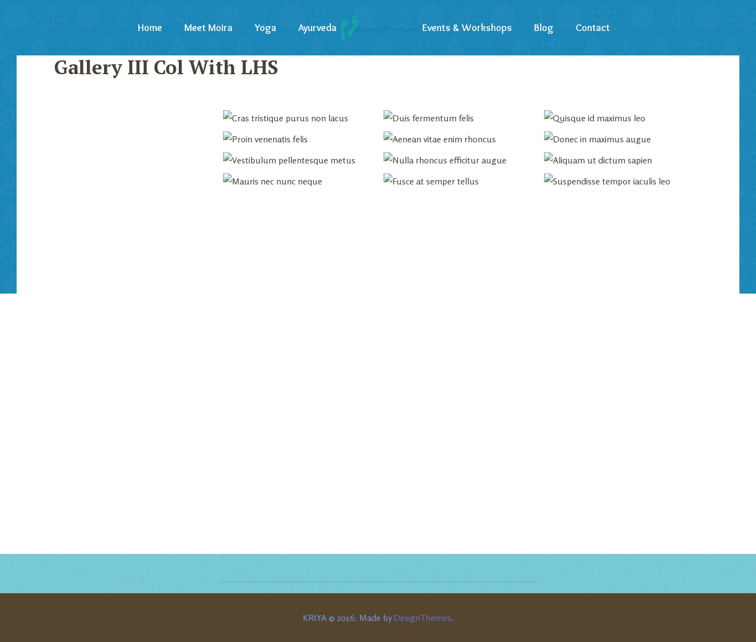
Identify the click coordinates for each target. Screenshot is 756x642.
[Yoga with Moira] (378, 27)
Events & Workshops (467, 28)
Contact (593, 28)
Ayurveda (317, 28)
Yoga (265, 28)
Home (150, 28)
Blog (543, 28)
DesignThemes (422, 617)
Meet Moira (208, 28)
